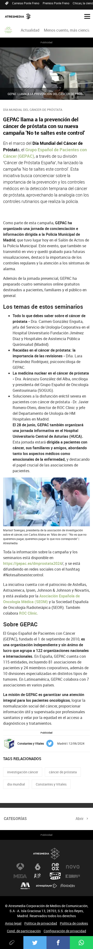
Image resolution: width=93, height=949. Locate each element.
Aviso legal (13, 923)
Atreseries (38, 876)
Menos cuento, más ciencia (67, 30)
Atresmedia (46, 854)
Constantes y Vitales (51, 784)
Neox (55, 866)
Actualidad (30, 30)
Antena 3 (20, 866)
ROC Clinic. (28, 613)
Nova (73, 866)
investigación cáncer (22, 772)
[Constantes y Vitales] (9, 30)
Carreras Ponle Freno (25, 3)
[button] (85, 16)
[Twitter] (35, 942)
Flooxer (68, 885)
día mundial (16, 784)
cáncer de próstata (63, 772)
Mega (20, 876)
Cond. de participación (24, 931)
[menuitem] (30, 30)
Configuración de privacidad (65, 931)
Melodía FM (25, 885)
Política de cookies (74, 923)
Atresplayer (46, 885)
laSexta (38, 866)
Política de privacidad (40, 923)
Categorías (15, 818)
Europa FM (73, 876)
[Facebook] (58, 942)
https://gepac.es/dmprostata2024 (32, 563)
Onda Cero (55, 876)
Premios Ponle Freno (56, 3)
